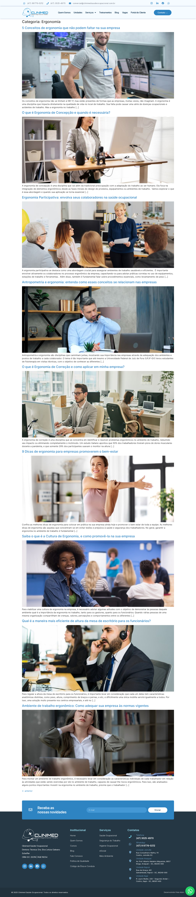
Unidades (78, 12)
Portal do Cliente (138, 12)
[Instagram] (151, 3)
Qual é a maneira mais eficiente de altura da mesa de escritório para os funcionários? (86, 621)
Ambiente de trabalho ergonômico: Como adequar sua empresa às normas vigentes (85, 706)
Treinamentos (105, 12)
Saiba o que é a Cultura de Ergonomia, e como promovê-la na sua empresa (78, 536)
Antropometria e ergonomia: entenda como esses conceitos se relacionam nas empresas (89, 282)
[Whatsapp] (169, 3)
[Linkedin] (157, 3)
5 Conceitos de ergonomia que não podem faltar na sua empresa (71, 28)
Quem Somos (64, 12)
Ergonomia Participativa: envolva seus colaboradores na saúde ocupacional (79, 197)
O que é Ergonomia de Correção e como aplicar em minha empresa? (73, 367)
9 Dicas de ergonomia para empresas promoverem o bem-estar (70, 451)
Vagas (125, 12)
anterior (27, 791)
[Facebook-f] (163, 3)
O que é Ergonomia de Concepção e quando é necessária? (66, 112)
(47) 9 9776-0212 (145, 845)
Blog (117, 12)
